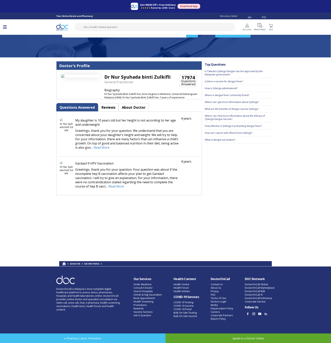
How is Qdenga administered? (221, 88)
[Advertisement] (238, 203)
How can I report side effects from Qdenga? (228, 132)
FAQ (213, 294)
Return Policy (218, 318)
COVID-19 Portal (183, 309)
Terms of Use (218, 298)
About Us (216, 287)
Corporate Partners (222, 315)
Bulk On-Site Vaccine (185, 316)
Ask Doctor (75, 263)
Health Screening (143, 301)
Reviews (108, 107)
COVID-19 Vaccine (184, 305)
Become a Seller (229, 16)
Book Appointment (144, 298)
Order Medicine (143, 284)
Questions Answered (77, 107)
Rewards (139, 308)
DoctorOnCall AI (254, 294)
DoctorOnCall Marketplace (260, 287)
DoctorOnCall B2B (255, 291)
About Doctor (134, 107)
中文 (264, 17)
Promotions (140, 305)
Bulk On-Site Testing (185, 312)
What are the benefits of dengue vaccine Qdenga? (232, 109)
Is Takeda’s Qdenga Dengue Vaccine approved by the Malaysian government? (234, 73)
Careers (215, 312)
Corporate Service (255, 301)
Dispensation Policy (222, 308)
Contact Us (217, 284)
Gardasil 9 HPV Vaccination (94, 163)
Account (247, 29)
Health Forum (181, 287)
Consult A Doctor (143, 287)
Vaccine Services (143, 312)
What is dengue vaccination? (220, 139)
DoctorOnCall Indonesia (258, 298)
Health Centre (181, 284)
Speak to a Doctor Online (248, 338)
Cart (271, 29)
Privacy (215, 291)
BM (249, 17)
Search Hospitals (143, 291)
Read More (101, 147)
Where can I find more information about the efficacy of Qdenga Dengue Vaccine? (235, 117)
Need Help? (260, 29)
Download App (188, 6)
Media (214, 305)
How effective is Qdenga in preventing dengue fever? (233, 126)
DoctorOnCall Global (256, 284)
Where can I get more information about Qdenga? (232, 102)
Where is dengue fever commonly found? (227, 95)
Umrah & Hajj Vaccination (148, 294)
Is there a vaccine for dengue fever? (224, 81)
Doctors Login (218, 301)
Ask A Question (142, 315)
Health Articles (182, 291)
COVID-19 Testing (183, 302)
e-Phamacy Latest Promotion (82, 338)
